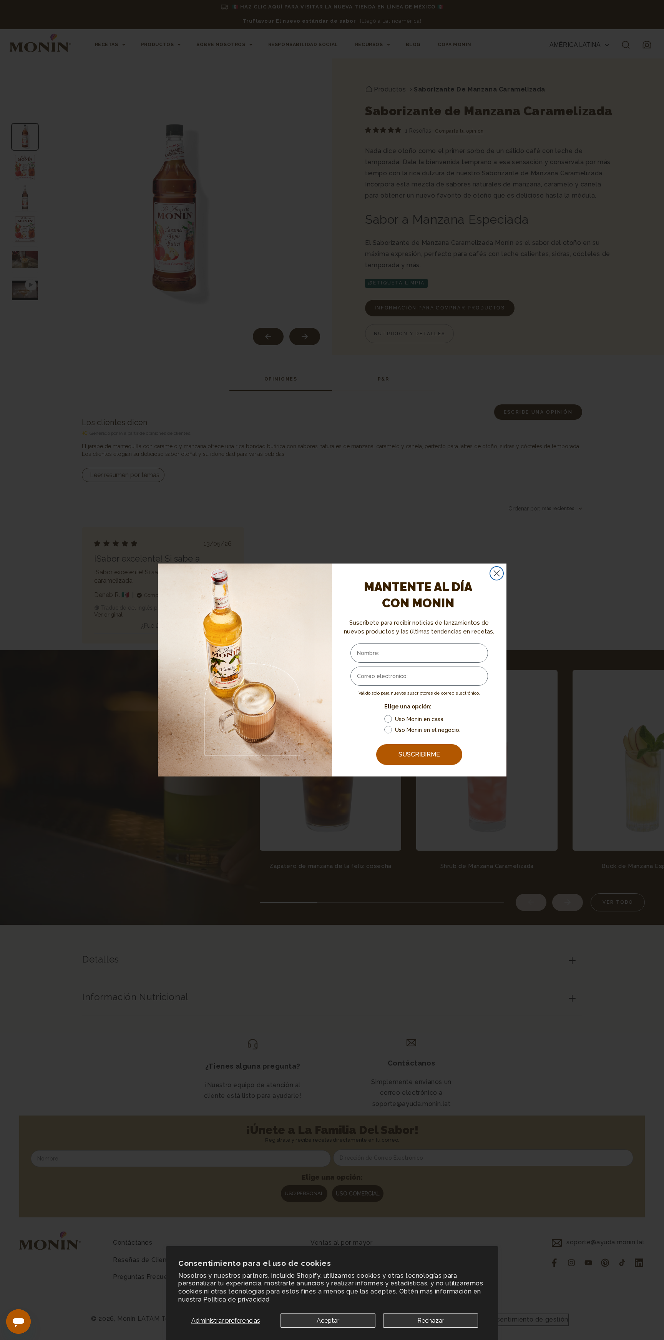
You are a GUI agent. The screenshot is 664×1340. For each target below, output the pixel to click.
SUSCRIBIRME (419, 754)
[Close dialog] (496, 573)
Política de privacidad (236, 1299)
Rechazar (430, 1320)
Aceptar (328, 1320)
